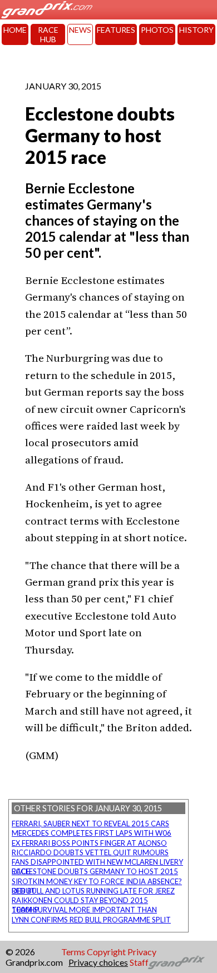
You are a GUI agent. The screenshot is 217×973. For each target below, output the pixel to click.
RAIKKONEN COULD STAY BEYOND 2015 (80, 900)
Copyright (106, 951)
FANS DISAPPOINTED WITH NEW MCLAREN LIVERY (97, 861)
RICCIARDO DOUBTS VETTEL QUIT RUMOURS (90, 852)
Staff (139, 962)
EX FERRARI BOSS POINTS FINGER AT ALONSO (89, 843)
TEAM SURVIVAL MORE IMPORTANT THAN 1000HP (84, 909)
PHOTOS (157, 29)
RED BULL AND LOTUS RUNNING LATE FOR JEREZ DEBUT (93, 890)
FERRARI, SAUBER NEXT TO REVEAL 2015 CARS (90, 823)
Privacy (141, 951)
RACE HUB (48, 34)
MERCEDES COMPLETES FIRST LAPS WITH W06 (91, 833)
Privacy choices (98, 962)
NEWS (80, 29)
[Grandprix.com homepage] (176, 962)
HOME (15, 29)
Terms (73, 951)
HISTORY (196, 29)
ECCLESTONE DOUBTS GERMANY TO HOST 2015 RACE (95, 871)
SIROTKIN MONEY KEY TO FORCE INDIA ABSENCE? (97, 881)
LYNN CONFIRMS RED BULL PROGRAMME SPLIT (91, 919)
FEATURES (116, 29)
